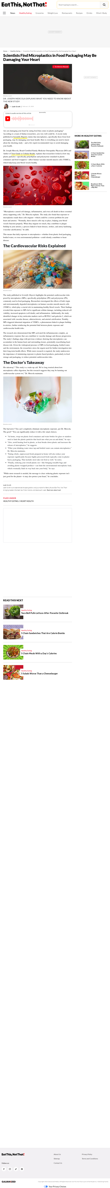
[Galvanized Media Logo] (9, 1182)
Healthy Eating (25, 13)
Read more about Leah (54, 490)
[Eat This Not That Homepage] (24, 4)
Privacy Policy (87, 1154)
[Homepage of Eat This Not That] (13, 1154)
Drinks (89, 13)
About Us (57, 1154)
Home (5, 51)
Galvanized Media (53, 1181)
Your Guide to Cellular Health (23, 153)
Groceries (40, 13)
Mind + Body (101, 13)
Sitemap (57, 1159)
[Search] (104, 4)
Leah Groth (16, 106)
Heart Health (27, 501)
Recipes (79, 13)
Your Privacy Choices (57, 1186)
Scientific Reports (20, 136)
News (12, 13)
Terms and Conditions (90, 1159)
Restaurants (67, 13)
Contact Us (58, 1163)
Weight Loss (53, 13)
